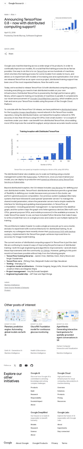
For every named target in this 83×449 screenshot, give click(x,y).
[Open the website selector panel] (25, 3)
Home (6, 14)
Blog (12, 14)
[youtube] (26, 365)
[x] (15, 365)
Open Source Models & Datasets (16, 288)
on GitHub (45, 250)
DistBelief (63, 196)
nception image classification (24, 112)
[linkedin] (20, 365)
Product (7, 290)
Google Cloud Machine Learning (44, 98)
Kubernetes (32, 177)
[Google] (8, 442)
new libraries (57, 188)
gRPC (73, 93)
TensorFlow (42, 71)
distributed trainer (69, 109)
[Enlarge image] (76, 30)
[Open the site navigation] (5, 3)
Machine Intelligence (12, 285)
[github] (31, 365)
